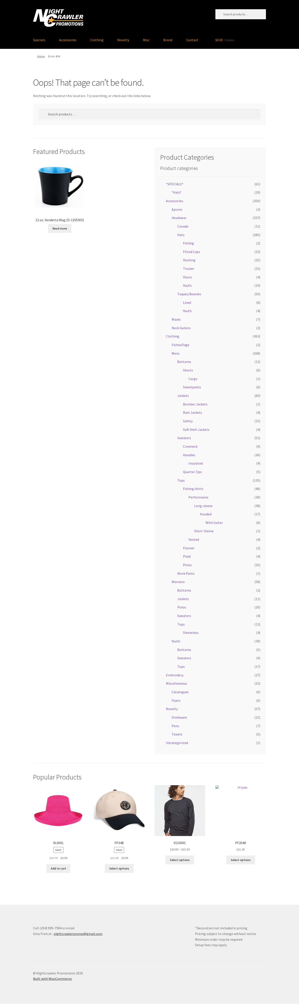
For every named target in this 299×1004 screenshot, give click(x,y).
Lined (187, 302)
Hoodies (189, 455)
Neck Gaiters (181, 328)
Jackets (183, 395)
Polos (187, 565)
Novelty (123, 40)
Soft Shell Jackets (196, 429)
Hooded (205, 514)
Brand (167, 40)
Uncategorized (177, 743)
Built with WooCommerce (52, 978)
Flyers (176, 700)
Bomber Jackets (195, 404)
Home (41, 56)
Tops (181, 480)
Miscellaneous (176, 683)
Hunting (189, 260)
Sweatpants (192, 387)
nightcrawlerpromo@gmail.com (78, 934)
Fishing (188, 243)
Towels (177, 734)
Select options (119, 868)
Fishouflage (180, 345)
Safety (188, 421)
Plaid (187, 556)
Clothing (97, 40)
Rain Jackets (192, 412)
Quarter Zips (192, 472)
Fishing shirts (193, 488)
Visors (187, 277)
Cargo (192, 378)
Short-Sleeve (204, 531)
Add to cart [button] (58, 868)
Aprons (177, 209)
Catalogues (180, 692)
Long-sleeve (203, 506)
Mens (175, 353)
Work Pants (186, 573)
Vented (193, 539)
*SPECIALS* (174, 184)
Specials (39, 40)
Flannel (188, 548)
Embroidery (174, 675)
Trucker (188, 268)
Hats (181, 235)
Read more (60, 228)
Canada (182, 226)
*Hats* (177, 192)
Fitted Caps (191, 251)
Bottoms (184, 361)
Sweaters (184, 438)
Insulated (195, 463)
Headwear (179, 218)
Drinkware (179, 717)
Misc (146, 40)
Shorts (188, 370)
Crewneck (190, 446)
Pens (175, 726)
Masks (176, 319)
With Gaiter (214, 522)
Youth (187, 285)
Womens (178, 582)
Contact (192, 40)
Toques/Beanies (189, 294)
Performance (198, 497)
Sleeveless (191, 632)
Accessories (67, 40)
